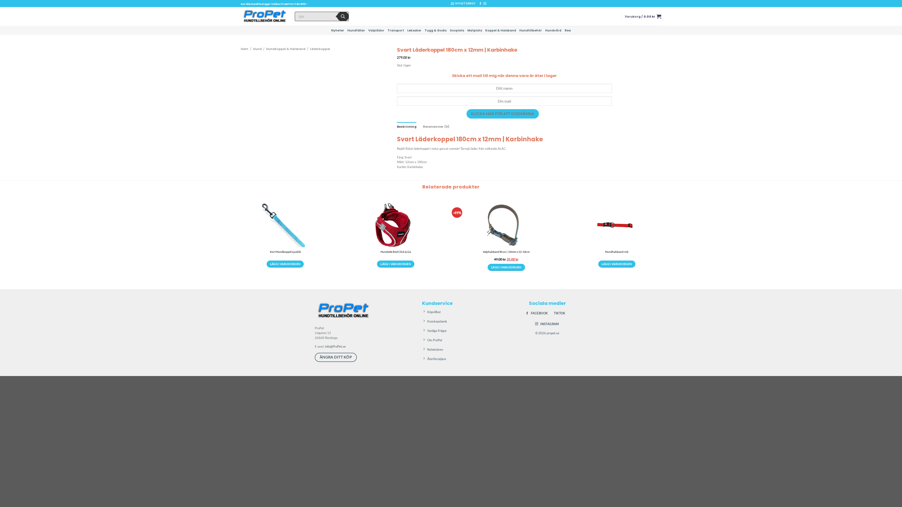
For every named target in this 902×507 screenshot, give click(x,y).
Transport (396, 30)
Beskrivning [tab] (406, 127)
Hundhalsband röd (616, 251)
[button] (463, 3)
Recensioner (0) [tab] (436, 127)
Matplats (474, 30)
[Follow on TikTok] (489, 3)
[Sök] (343, 16)
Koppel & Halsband (500, 30)
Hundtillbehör (530, 30)
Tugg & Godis (436, 30)
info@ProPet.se (335, 346)
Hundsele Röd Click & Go (396, 251)
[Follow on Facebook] (480, 3)
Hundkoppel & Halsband (285, 49)
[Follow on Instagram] (484, 3)
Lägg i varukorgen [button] (506, 267)
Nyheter (337, 30)
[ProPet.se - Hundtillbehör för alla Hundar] (264, 16)
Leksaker (414, 30)
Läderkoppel (320, 49)
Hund (257, 49)
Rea (568, 30)
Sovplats (457, 30)
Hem (244, 49)
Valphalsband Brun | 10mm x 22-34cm (506, 251)
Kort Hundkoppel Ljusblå (285, 251)
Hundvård (553, 30)
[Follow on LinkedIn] (493, 3)
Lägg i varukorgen (285, 263)
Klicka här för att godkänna (502, 113)
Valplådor (376, 30)
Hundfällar (356, 30)
